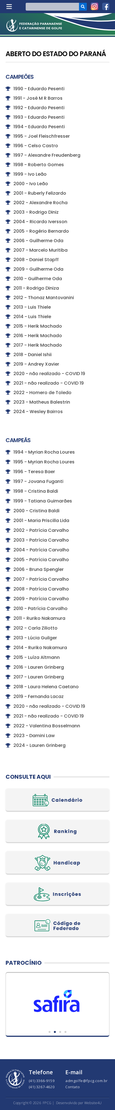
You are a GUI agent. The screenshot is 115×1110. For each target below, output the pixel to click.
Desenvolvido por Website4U (79, 1103)
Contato (72, 1086)
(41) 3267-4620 (41, 1086)
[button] (9, 6)
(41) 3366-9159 (41, 1080)
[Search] (83, 7)
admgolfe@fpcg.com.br (86, 1080)
